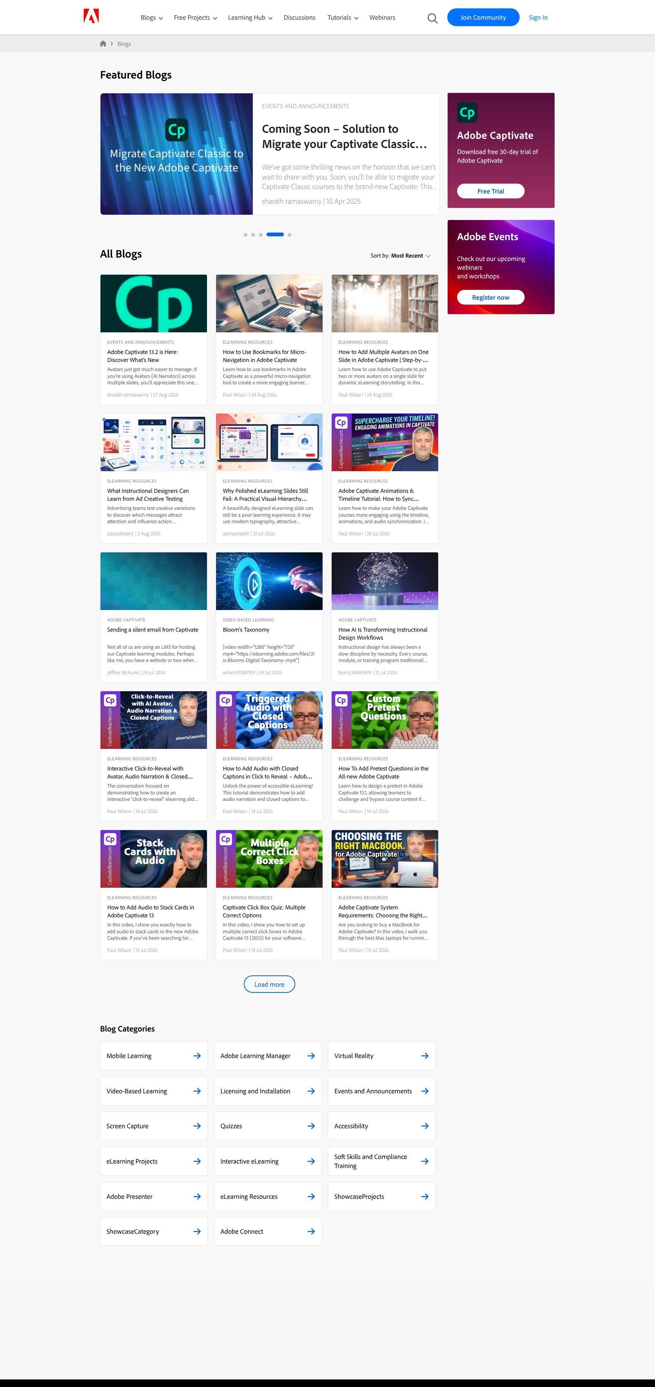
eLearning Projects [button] (132, 1161)
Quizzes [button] (231, 1125)
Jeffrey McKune (123, 672)
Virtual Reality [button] (353, 1055)
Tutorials (340, 17)
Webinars (382, 17)
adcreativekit (120, 533)
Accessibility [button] (351, 1125)
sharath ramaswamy (291, 201)
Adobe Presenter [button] (129, 1196)
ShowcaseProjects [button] (359, 1196)
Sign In (538, 17)
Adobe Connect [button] (242, 1231)
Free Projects (193, 17)
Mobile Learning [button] (129, 1055)
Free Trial (491, 191)
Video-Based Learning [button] (137, 1091)
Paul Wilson (235, 394)
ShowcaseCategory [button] (133, 1231)
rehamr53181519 (239, 672)
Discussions (299, 17)
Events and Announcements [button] (373, 1091)
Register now (491, 297)
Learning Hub (247, 17)
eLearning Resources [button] (249, 1196)
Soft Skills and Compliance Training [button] (370, 1161)
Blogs (148, 17)
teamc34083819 (354, 672)
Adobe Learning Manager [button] (255, 1055)
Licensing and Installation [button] (256, 1091)
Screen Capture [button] (128, 1125)
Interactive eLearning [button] (250, 1161)
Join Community (483, 17)
